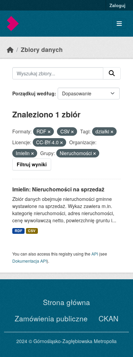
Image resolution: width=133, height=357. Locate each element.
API (94, 254)
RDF (18, 230)
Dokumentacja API (29, 261)
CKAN (108, 318)
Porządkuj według (33, 93)
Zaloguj (117, 5)
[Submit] (112, 73)
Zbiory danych (42, 49)
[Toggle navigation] (119, 24)
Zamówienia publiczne (51, 318)
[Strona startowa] (10, 49)
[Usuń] (49, 131)
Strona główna (66, 302)
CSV (31, 230)
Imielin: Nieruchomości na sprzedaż (58, 189)
